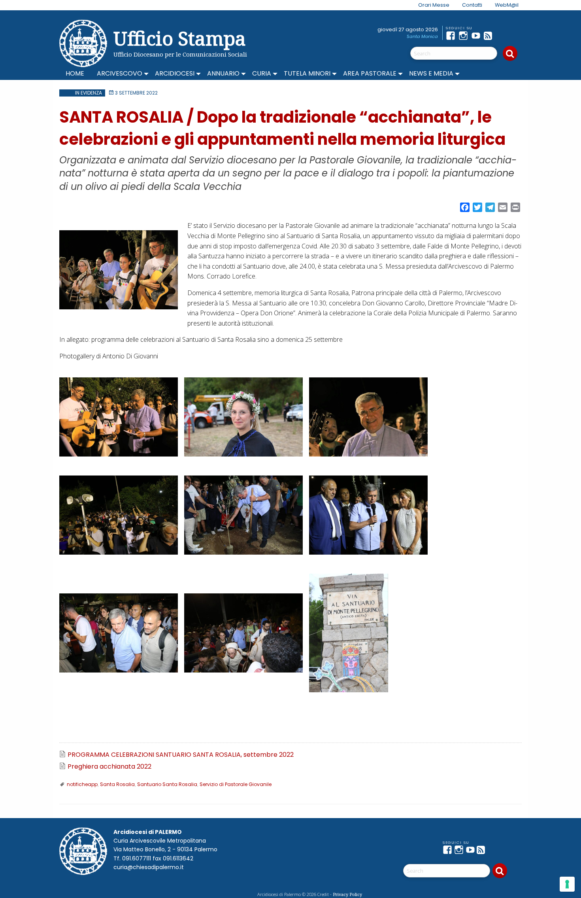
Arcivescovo (119, 73)
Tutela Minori (307, 73)
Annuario (223, 73)
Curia (261, 73)
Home (75, 73)
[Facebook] (452, 35)
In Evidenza (88, 92)
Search (510, 53)
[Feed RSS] (490, 35)
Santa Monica (422, 36)
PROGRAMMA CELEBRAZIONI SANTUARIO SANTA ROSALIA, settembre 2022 (181, 755)
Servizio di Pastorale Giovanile (236, 784)
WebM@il (507, 5)
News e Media (431, 73)
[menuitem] (429, 5)
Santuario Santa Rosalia (167, 784)
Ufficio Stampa (179, 38)
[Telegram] (502, 35)
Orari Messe (433, 5)
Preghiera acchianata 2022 (109, 767)
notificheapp (82, 784)
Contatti (472, 5)
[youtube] (477, 35)
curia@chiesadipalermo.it (148, 867)
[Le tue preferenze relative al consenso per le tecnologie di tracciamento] (567, 884)
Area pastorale (369, 73)
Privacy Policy (347, 894)
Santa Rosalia (117, 784)
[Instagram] (464, 35)
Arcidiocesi (174, 73)
